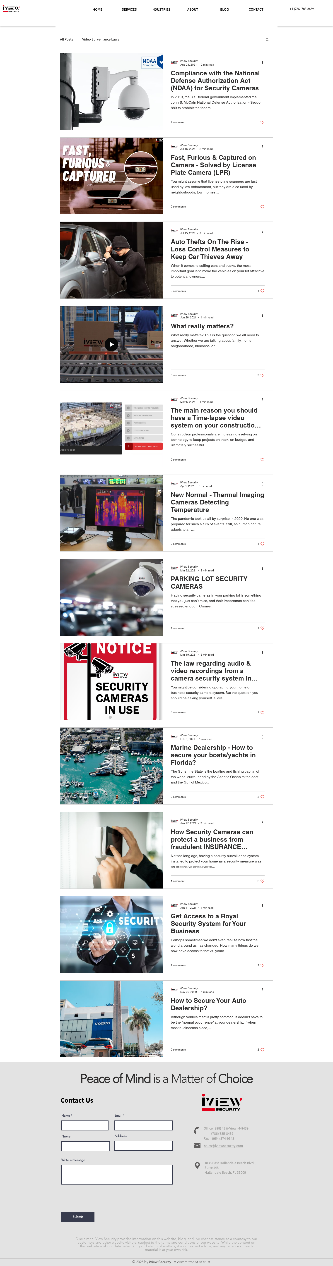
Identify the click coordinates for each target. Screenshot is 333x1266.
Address (121, 1135)
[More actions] (264, 62)
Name (65, 1115)
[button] (267, 40)
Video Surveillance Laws (100, 39)
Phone (65, 1136)
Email (118, 1115)
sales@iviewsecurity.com (223, 1145)
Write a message (73, 1159)
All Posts (66, 39)
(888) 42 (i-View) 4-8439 (231, 1128)
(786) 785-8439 (222, 1133)
